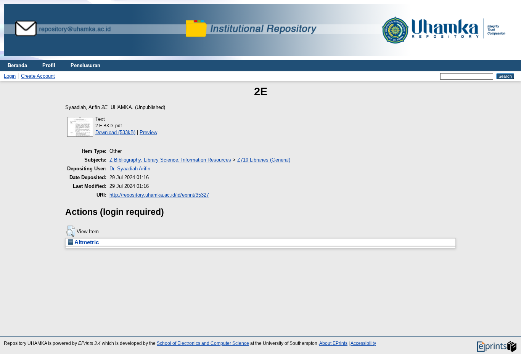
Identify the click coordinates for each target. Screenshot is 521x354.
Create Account (38, 76)
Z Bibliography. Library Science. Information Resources (170, 160)
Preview (148, 132)
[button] (70, 231)
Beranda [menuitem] (17, 65)
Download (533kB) (115, 132)
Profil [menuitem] (48, 65)
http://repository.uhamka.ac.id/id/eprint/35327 (159, 195)
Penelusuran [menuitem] (85, 65)
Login (10, 76)
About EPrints (333, 343)
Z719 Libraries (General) (263, 160)
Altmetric (86, 242)
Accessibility (363, 343)
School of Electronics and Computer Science (203, 343)
